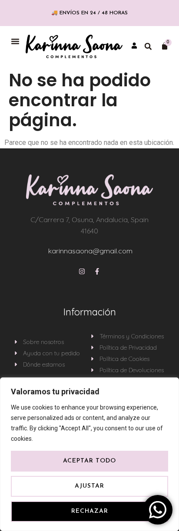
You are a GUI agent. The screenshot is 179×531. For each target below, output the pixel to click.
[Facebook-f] (97, 271)
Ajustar (89, 486)
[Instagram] (82, 271)
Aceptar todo (89, 461)
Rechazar (89, 511)
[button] (15, 41)
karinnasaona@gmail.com (90, 250)
